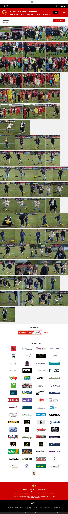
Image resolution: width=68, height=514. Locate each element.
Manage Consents (38, 508)
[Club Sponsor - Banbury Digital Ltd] (27, 370)
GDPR (41, 507)
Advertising (22, 507)
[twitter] (4, 6)
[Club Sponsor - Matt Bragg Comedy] (41, 422)
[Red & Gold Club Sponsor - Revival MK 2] (54, 437)
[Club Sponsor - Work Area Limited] (34, 473)
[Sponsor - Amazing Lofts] (13, 363)
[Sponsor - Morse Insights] (27, 429)
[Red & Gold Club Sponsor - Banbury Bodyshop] (54, 363)
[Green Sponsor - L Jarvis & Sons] (27, 356)
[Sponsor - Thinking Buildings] (13, 459)
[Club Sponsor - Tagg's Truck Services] (27, 459)
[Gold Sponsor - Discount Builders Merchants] (27, 392)
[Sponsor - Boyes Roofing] (41, 378)
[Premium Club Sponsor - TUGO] (13, 348)
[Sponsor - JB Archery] (54, 407)
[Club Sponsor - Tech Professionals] (27, 348)
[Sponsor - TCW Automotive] (41, 451)
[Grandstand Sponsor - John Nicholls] (13, 356)
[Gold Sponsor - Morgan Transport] (13, 429)
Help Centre (10, 507)
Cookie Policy (29, 508)
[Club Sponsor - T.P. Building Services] (41, 459)
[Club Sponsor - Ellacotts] (13, 400)
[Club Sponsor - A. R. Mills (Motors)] (41, 363)
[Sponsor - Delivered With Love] (13, 392)
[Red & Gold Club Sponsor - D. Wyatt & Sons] (41, 392)
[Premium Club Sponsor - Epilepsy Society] (27, 400)
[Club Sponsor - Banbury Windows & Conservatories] (54, 370)
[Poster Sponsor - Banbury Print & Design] (41, 370)
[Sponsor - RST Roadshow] (27, 444)
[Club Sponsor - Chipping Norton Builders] (41, 385)
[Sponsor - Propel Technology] (27, 437)
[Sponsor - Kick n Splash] (41, 415)
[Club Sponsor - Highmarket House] (13, 407)
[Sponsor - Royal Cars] (13, 444)
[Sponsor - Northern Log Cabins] (54, 429)
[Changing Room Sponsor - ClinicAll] (54, 385)
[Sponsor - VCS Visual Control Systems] (27, 466)
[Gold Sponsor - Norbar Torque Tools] (41, 429)
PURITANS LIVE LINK (20, 6)
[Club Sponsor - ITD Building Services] (41, 407)
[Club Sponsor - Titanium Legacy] (54, 459)
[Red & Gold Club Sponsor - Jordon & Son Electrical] (13, 415)
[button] (11, 14)
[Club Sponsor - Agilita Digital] (41, 356)
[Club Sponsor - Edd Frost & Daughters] (54, 392)
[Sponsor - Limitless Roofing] (27, 422)
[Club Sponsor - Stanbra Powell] (54, 444)
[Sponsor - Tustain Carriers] (13, 466)
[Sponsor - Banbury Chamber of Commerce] (13, 370)
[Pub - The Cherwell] (54, 451)
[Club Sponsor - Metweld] (54, 422)
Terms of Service (49, 507)
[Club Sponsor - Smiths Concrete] (13, 451)
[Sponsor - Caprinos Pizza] (13, 385)
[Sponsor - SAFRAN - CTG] (54, 348)
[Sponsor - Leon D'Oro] (13, 422)
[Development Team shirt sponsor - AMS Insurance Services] (27, 363)
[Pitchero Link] (63, 6)
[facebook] (2, 6)
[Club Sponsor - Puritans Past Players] (41, 437)
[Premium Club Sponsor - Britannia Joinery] (54, 378)
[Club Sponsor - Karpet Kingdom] (27, 415)
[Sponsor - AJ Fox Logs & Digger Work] (54, 356)
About (16, 507)
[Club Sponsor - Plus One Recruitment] (13, 437)
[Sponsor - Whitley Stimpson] (54, 466)
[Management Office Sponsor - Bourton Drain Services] (27, 378)
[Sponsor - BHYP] (13, 378)
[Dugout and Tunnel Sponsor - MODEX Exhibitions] (41, 348)
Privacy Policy (57, 507)
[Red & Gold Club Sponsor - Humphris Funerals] (27, 407)
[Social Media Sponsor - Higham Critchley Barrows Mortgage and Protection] (34, 2)
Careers (29, 507)
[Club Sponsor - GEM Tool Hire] (41, 400)
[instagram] (7, 6)
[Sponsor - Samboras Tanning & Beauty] (41, 444)
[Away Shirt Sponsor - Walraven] (41, 466)
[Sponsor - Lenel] (54, 415)
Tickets (11, 6)
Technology (35, 507)
